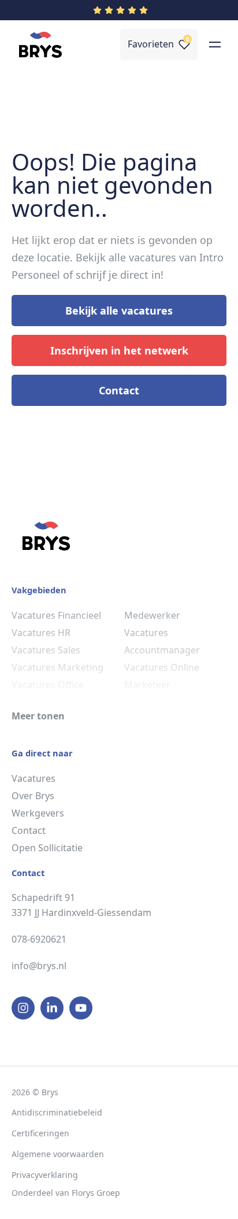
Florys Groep (96, 1192)
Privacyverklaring (45, 1174)
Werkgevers (38, 813)
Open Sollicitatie (47, 847)
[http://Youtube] (80, 1007)
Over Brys (33, 795)
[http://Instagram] (23, 1007)
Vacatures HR (41, 632)
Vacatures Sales (46, 650)
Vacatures (33, 778)
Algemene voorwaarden (58, 1153)
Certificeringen (40, 1133)
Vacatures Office (48, 684)
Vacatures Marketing (57, 667)
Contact (29, 830)
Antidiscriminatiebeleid (57, 1112)
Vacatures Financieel (56, 615)
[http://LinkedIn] (52, 1007)
